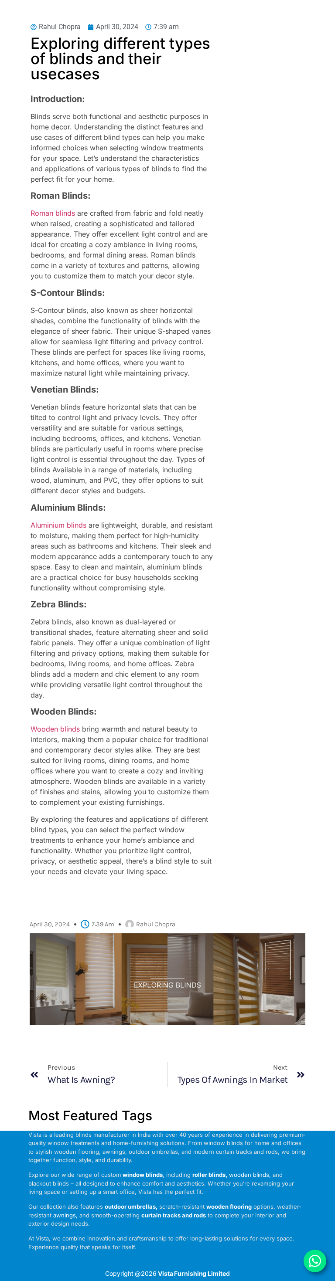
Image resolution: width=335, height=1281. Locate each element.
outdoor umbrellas (130, 1206)
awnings (64, 1215)
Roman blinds (53, 213)
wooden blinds (249, 1174)
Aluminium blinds (58, 525)
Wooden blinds (55, 729)
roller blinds (209, 1174)
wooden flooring (229, 1206)
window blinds (143, 1174)
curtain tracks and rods (173, 1215)
